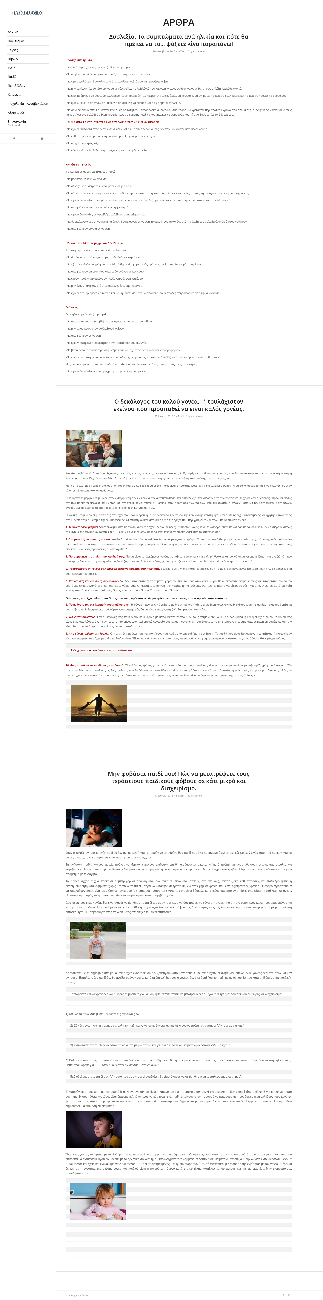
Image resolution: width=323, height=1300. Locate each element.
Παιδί (181, 416)
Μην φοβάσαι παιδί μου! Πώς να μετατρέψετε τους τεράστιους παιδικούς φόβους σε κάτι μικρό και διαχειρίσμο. (179, 781)
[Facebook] (14, 138)
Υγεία (183, 51)
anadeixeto (199, 51)
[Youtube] (42, 138)
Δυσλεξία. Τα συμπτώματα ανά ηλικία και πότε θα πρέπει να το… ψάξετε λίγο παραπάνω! (178, 40)
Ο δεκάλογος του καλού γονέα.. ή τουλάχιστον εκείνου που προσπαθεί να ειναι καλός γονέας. (178, 405)
